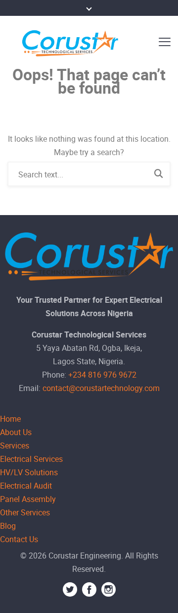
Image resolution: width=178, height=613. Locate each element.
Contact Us (19, 539)
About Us (16, 432)
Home (10, 418)
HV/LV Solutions (29, 472)
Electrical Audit (26, 485)
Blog (8, 525)
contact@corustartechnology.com (101, 388)
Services (14, 445)
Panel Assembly (28, 499)
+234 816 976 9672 (102, 374)
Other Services (25, 512)
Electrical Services (31, 458)
